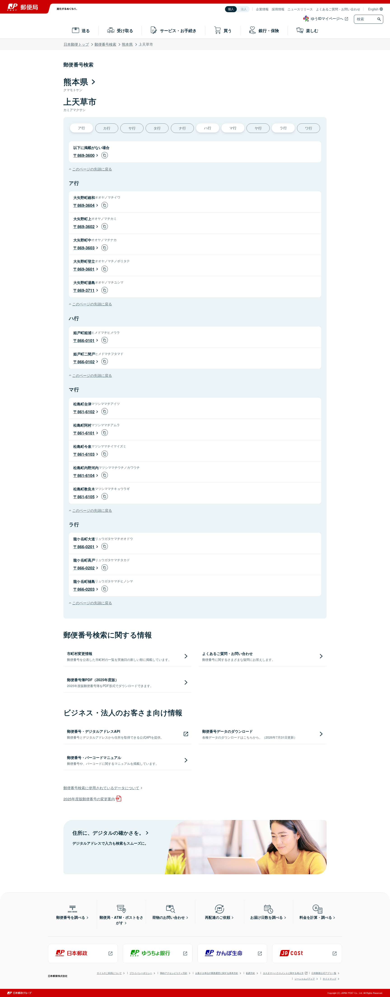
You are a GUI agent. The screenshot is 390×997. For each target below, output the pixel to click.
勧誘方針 (250, 973)
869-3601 (86, 269)
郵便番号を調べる (70, 917)
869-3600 (86, 155)
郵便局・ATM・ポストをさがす (121, 920)
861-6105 (86, 497)
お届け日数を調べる (266, 917)
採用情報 (278, 9)
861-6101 (86, 433)
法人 (244, 9)
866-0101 (86, 340)
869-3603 (86, 248)
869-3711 (86, 290)
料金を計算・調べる (315, 917)
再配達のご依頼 (217, 917)
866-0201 (86, 547)
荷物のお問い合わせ (168, 917)
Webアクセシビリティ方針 (173, 973)
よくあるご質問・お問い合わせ (338, 9)
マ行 (233, 127)
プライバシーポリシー (141, 973)
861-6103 (86, 454)
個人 (231, 9)
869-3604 (86, 205)
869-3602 (86, 226)
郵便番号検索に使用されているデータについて (101, 787)
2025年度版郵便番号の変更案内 (89, 798)
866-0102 (86, 362)
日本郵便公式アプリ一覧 (323, 973)
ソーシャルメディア (305, 978)
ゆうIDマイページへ (327, 18)
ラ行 (283, 127)
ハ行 (207, 127)
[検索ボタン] (379, 19)
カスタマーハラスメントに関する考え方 (283, 973)
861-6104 (86, 475)
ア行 (81, 127)
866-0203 (86, 589)
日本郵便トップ (76, 44)
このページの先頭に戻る (92, 169)
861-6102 (86, 412)
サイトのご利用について (109, 973)
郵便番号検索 (105, 44)
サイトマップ (329, 978)
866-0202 (86, 568)
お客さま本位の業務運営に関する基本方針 (216, 973)
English (373, 9)
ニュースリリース (300, 9)
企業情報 (262, 9)
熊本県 (127, 44)
